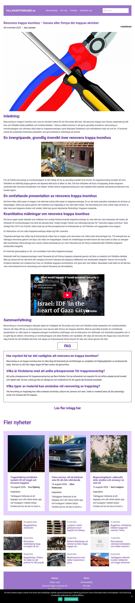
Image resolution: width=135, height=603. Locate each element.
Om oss (63, 10)
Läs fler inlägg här (67, 408)
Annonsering (51, 10)
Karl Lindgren (117, 487)
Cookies (73, 10)
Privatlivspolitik (71, 599)
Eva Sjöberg (34, 487)
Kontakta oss (86, 10)
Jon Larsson (29, 27)
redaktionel (126, 26)
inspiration (15, 492)
